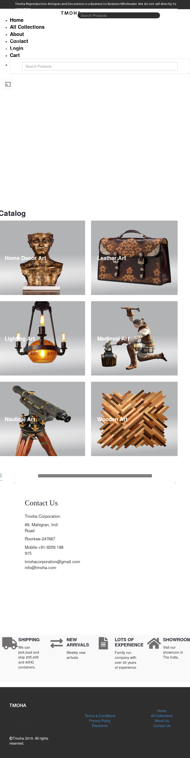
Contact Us (161, 725)
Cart (15, 54)
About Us (13, 39)
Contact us (14, 49)
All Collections (14, 27)
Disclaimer (100, 725)
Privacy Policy (100, 720)
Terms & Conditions (100, 715)
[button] (95, 684)
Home (161, 710)
